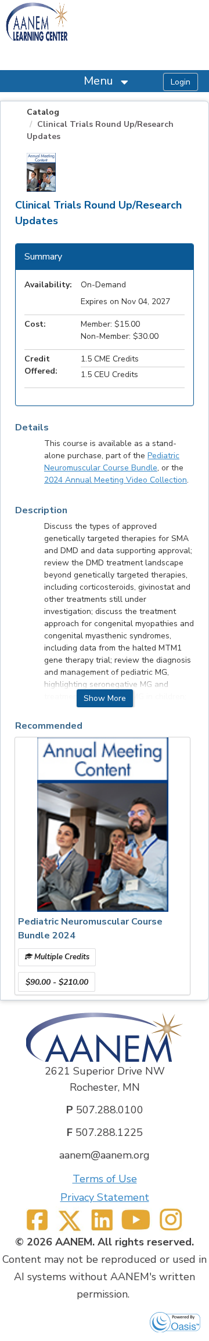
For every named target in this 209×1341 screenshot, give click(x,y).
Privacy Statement (104, 1197)
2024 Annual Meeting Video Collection (115, 479)
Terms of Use (105, 1179)
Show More (105, 698)
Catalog (43, 112)
